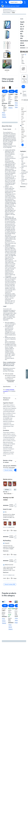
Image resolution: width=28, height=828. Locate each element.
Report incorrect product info (11, 381)
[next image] (7, 72)
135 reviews (12, 467)
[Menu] (2, 2)
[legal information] (25, 54)
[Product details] (15, 129)
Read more (22, 186)
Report (15, 530)
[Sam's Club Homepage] (6, 2)
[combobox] (16, 2)
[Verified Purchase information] (14, 505)
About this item (7, 126)
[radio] (23, 69)
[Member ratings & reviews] (15, 461)
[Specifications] (15, 386)
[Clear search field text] (18, 2)
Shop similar (23, 87)
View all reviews (8, 470)
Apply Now (22, 145)
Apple (21, 18)
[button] (5, 483)
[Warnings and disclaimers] (15, 398)
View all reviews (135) (10, 584)
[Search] (20, 2)
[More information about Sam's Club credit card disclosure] (22, 142)
